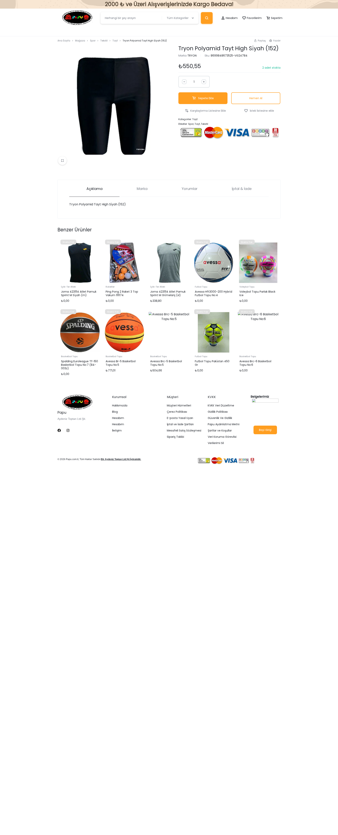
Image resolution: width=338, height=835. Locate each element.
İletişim (117, 430)
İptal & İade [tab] (242, 188)
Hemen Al (255, 98)
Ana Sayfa (64, 40)
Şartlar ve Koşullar (220, 430)
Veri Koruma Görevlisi (222, 437)
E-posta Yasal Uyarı (180, 418)
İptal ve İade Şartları (180, 424)
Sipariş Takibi (175, 437)
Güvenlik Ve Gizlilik (220, 418)
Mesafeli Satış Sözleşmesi (184, 430)
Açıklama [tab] (94, 188)
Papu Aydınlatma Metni (223, 424)
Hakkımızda (119, 405)
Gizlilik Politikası (218, 411)
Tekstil (104, 40)
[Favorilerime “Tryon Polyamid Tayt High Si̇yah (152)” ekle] (259, 111)
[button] (260, 40)
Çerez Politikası (177, 411)
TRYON (192, 56)
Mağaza (80, 40)
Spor (92, 40)
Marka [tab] (142, 188)
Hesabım (118, 418)
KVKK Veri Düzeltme (221, 405)
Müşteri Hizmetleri (179, 405)
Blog (115, 411)
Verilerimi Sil (216, 443)
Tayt (115, 40)
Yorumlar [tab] (190, 188)
